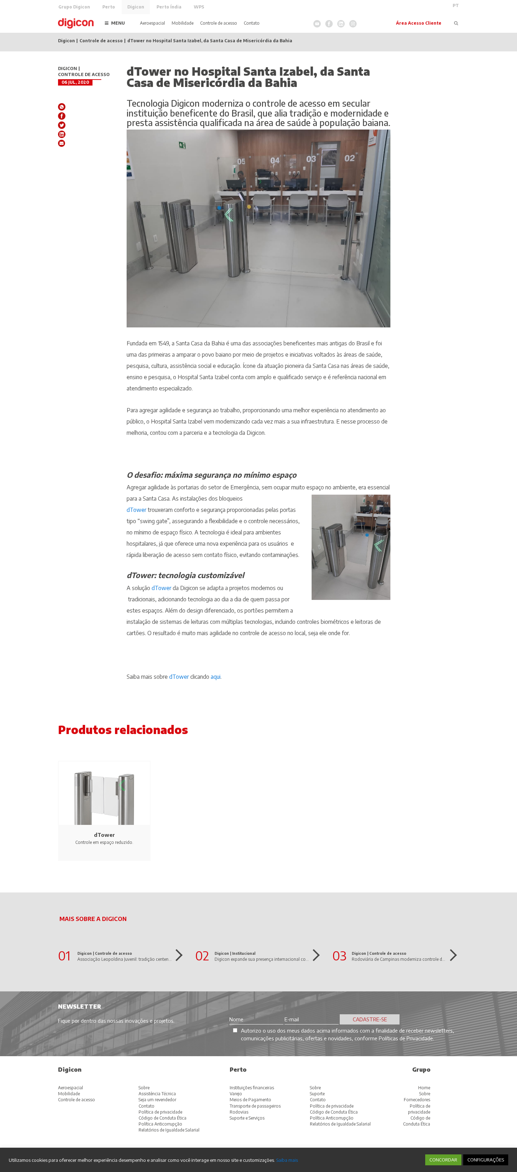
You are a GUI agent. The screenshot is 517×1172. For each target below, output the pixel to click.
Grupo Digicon (74, 7)
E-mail (61, 143)
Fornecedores (417, 1099)
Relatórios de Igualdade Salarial (169, 1130)
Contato (252, 23)
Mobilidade (182, 23)
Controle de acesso (218, 23)
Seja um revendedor (157, 1099)
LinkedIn (341, 23)
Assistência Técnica (157, 1093)
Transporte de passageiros (255, 1106)
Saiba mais (287, 1160)
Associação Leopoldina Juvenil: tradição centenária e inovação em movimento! (153, 959)
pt (456, 5)
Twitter (61, 125)
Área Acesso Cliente (418, 23)
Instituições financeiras (252, 1087)
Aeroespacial (152, 23)
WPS (199, 7)
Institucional (243, 953)
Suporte (317, 1093)
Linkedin (61, 134)
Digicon (135, 7)
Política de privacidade (160, 1112)
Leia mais (177, 955)
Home (424, 1087)
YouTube (317, 23)
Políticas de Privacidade (406, 1038)
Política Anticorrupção (160, 1124)
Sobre (144, 1087)
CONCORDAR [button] (443, 1159)
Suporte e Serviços (247, 1118)
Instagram (353, 23)
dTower (136, 509)
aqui (216, 676)
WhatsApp (61, 107)
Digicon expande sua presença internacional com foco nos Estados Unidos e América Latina (304, 959)
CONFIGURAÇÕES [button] (485, 1159)
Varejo (236, 1093)
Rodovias (239, 1112)
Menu (118, 23)
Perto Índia (169, 7)
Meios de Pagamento (250, 1099)
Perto (108, 7)
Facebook (329, 23)
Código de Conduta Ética (162, 1118)
